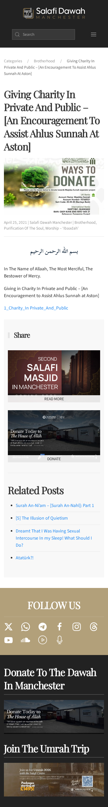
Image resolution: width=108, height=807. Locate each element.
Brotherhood (85, 222)
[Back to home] (54, 13)
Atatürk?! (25, 558)
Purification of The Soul (24, 228)
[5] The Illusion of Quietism (42, 518)
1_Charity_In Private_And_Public (36, 308)
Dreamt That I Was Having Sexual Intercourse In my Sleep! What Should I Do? (54, 538)
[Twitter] (8, 626)
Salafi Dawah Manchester (51, 222)
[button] (93, 34)
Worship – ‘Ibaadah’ (62, 228)
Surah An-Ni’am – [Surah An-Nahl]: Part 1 (55, 505)
